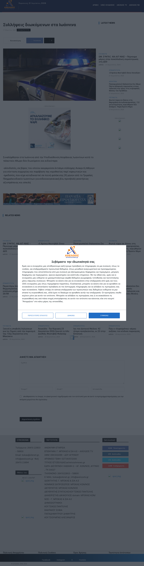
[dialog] (72, 283)
